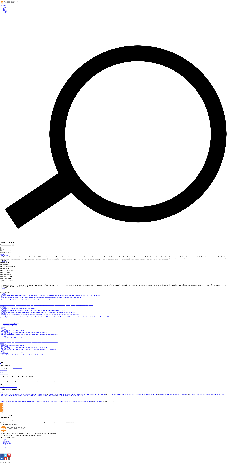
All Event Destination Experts (8, 321)
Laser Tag (180, 301)
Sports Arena (68, 305)
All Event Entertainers (4, 310)
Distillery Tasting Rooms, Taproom (85, 301)
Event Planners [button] (3, 311)
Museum (59, 305)
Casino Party (11, 310)
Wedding (74, 395)
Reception (214, 394)
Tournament (54, 395)
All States (4, 12)
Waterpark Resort (48, 299)
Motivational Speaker (42, 310)
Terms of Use (12, 468)
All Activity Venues (4, 301)
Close (8, 292)
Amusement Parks (11, 301)
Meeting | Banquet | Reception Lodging (66, 297)
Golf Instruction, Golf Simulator (119, 301)
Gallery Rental (43, 305)
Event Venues (5, 439)
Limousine (31, 318)
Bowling (39, 301)
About (4, 446)
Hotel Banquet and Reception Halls (26, 297)
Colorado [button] (2, 328)
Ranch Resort (31, 299)
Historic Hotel (16, 297)
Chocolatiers (24, 308)
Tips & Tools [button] (2, 327)
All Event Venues (3, 295)
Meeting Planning (45, 332)
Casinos (43, 301)
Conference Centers (34, 295)
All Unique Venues (4, 305)
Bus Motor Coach (17, 318)
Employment (5, 449)
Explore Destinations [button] (4, 319)
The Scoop (8, 332)
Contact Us (2, 387)
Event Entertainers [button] (3, 309)
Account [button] (2, 358)
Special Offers (14, 330)
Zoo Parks (25, 302)
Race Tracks (201, 301)
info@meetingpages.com (6, 466)
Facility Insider (8, 330)
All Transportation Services (5, 318)
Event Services (5, 440)
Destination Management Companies (26, 312)
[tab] (113, 5)
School (1, 395)
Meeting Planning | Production (64, 312)
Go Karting (100, 301)
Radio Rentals (63, 314)
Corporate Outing (95, 394)
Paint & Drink (185, 301)
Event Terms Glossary (27, 334)
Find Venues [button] (2, 293)
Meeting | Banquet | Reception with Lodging (8, 401)
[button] (4, 5)
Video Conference (75, 314)
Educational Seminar (117, 394)
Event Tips (35, 332)
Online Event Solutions (55, 316)
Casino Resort (10, 299)
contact (12, 378)
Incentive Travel (185, 394)
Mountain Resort (25, 299)
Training (70, 395)
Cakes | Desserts (11, 308)
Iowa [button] (1, 335)
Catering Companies (18, 308)
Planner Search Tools (7, 443)
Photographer (62, 316)
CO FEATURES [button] (3, 329)
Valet (61, 318)
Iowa (4, 9)
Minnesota (5, 10)
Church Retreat (67, 394)
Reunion (222, 394)
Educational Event (125, 394)
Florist (39, 316)
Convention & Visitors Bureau (13, 312)
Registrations (73, 316)
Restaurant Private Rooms (81, 295)
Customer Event (110, 394)
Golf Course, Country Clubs (107, 301)
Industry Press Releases (46, 334)
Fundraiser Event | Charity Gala (152, 394)
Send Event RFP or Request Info (11, 387)
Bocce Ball (36, 301)
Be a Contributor (6, 448)
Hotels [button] (1, 296)
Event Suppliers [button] (3, 282)
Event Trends (39, 332)
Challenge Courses (48, 301)
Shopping (208, 301)
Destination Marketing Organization (40, 312)
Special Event (25, 395)
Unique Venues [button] (3, 304)
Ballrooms (9, 295)
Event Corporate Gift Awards (10, 316)
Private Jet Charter (36, 318)
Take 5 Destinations (20, 330)
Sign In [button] (1, 372)
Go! (12, 244)
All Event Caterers (3, 308)
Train (55, 318)
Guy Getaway (173, 394)
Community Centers (26, 295)
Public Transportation (44, 318)
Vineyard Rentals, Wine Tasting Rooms (15, 302)
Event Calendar (3, 334)
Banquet (18, 394)
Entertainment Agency (25, 310)
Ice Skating (169, 301)
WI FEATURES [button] (3, 351)
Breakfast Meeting (43, 394)
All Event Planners (4, 312)
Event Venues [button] (3, 294)
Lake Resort (20, 299)
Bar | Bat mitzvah (24, 394)
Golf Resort (15, 299)
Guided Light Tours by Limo (130, 301)
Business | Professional (59, 394)
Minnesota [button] (2, 343)
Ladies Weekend (192, 394)
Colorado (4, 7)
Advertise (4, 447)
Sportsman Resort (41, 299)
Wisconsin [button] (2, 350)
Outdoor (200, 394)
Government (167, 394)
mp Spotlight (2, 330)
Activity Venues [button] (3, 300)
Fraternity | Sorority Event (141, 394)
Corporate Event (89, 394)
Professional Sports (195, 301)
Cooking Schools (63, 301)
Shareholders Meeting (8, 395)
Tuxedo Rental (69, 314)
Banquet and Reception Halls (16, 295)
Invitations (49, 316)
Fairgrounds (62, 295)
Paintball (189, 301)
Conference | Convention (80, 394)
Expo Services (36, 314)
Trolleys (58, 318)
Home (1, 468)
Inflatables (31, 310)
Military (197, 394)
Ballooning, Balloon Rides (23, 301)
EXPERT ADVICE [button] (4, 331)
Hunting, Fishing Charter (162, 301)
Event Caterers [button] (3, 307)
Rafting (205, 301)
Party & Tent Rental (52, 314)
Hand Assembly (44, 316)
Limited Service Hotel (54, 297)
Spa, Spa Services (221, 301)
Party (204, 394)
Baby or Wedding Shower (17, 395)
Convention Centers (56, 295)
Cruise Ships (69, 301)
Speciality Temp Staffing (80, 316)
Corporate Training (20, 316)
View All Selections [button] (4, 374)
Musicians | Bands (49, 310)
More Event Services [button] (4, 315)
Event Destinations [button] (4, 288)
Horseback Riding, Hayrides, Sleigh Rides (149, 301)
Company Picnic (80, 395)
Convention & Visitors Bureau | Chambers (11, 323)
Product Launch (209, 394)
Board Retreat (37, 394)
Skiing (212, 301)
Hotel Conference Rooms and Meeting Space (41, 297)
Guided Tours (138, 301)
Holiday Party (178, 394)
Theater (72, 305)
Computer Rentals (29, 314)
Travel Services (73, 312)
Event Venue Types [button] (4, 255)
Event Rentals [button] (3, 313)
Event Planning (30, 332)
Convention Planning (23, 332)
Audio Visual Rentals (22, 314)
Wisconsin (5, 11)
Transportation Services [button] (4, 317)
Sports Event (31, 395)
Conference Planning (15, 332)
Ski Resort (36, 299)
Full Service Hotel (10, 297)
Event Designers (50, 312)
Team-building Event (38, 395)
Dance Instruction (75, 301)
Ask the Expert (3, 332)
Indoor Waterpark (175, 301)
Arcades (16, 301)
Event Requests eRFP (7, 442)
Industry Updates (54, 334)
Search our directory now (17, 368)
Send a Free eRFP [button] (3, 370)
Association (73, 394)
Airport (12, 318)
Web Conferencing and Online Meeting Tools (100, 316)
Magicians (35, 310)
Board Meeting (31, 394)
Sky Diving (215, 301)
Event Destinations (6, 441)
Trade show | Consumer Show (62, 395)
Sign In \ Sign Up (6, 360)
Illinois (4, 8)
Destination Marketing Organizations (10, 325)
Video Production (88, 316)
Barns (9, 305)
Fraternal (133, 394)
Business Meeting (51, 394)
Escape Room (94, 301)
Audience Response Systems (12, 314)
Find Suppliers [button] (3, 306)
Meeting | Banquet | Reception (70, 295)
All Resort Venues (3, 299)
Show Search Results (70, 422)
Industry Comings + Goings (37, 334)
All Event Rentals (3, 314)
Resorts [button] (1, 298)
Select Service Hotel (77, 297)
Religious (218, 394)
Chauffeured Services (25, 318)
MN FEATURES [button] (3, 344)
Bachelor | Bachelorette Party (11, 394)
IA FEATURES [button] (3, 336)
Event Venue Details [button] (4, 261)
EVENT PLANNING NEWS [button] (6, 333)
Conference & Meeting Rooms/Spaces (45, 295)
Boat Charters (31, 301)
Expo (130, 394)
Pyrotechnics (68, 316)
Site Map (5, 468)
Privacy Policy (18, 468)
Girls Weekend (161, 394)
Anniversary (2, 394)
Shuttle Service (51, 318)
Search (2, 292)
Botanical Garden (19, 305)
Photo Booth (55, 310)
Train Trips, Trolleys (4, 302)
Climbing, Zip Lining (56, 301)
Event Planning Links (19, 334)
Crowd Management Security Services (31, 316)
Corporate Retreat (103, 394)
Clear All (2, 254)
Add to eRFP (4, 384)
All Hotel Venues (3, 297)
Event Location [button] (3, 245)
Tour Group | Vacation (47, 395)
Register (4, 450)
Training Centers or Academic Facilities (93, 295)
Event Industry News (10, 334)
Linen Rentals (45, 314)
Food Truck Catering (31, 308)
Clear (5, 292)
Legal (8, 468)
